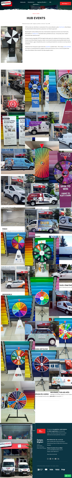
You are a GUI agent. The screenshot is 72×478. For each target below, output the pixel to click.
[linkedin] (58, 459)
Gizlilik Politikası (39, 445)
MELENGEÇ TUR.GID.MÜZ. (60, 392)
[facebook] (50, 459)
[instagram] (48, 459)
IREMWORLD (7, 294)
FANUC (4, 229)
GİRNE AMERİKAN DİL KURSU (37, 394)
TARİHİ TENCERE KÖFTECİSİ (37, 349)
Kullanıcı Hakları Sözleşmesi (41, 448)
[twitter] (52, 459)
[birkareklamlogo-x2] (6, 1)
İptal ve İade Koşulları (40, 446)
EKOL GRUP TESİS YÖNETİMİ (61, 285)
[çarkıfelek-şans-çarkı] (11, 26)
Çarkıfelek (39, 23)
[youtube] (55, 459)
